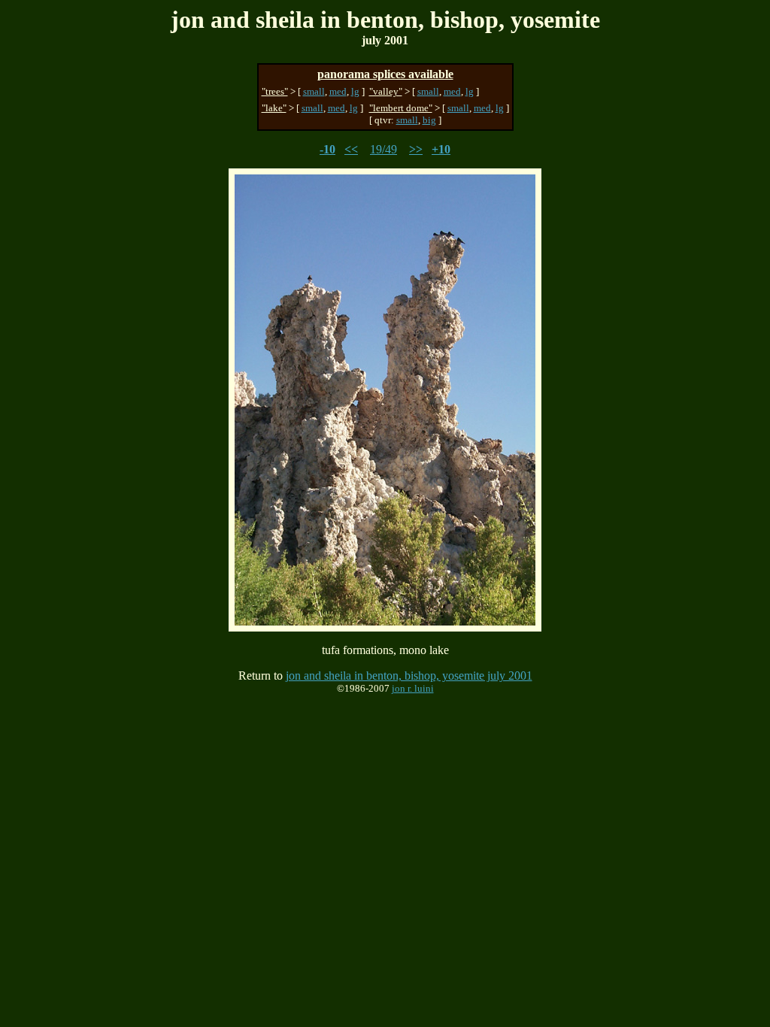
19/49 (383, 149)
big (429, 120)
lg (355, 91)
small (314, 91)
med (338, 91)
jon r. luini (413, 688)
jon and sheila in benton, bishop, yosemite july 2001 (409, 675)
